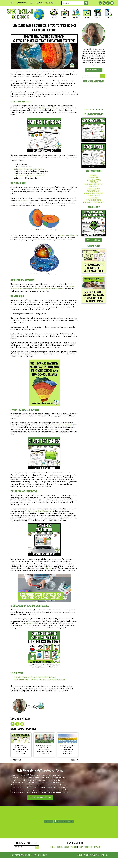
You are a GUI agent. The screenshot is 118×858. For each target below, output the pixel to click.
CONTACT (88, 847)
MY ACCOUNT (22, 3)
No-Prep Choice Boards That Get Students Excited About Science (93, 267)
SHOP (12, 3)
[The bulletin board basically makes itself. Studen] (49, 813)
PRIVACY (97, 847)
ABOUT (66, 847)
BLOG (59, 847)
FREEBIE (74, 847)
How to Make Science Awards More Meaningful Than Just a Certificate (21, 750)
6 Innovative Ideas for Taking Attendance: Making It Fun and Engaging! (44, 750)
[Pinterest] (104, 3)
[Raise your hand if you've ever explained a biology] (107, 813)
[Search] (86, 3)
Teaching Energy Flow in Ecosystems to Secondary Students (67, 750)
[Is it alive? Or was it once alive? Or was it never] (88, 813)
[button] (13, 724)
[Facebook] (100, 3)
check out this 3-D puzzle (69, 235)
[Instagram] (108, 3)
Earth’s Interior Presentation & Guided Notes (29, 169)
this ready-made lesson (47, 108)
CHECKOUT (39, 3)
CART (31, 3)
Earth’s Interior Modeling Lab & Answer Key (29, 176)
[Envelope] (112, 3)
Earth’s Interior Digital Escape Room (40, 511)
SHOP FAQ (49, 3)
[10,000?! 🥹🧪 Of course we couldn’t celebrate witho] (10, 813)
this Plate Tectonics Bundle (63, 425)
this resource (30, 623)
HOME (52, 847)
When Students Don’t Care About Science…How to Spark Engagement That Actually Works (93, 296)
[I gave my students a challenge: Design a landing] (29, 813)
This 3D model (23, 200)
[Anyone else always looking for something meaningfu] (68, 813)
